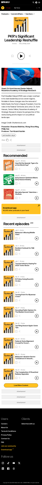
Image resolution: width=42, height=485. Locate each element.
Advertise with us (28, 424)
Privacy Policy (6, 435)
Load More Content (21, 385)
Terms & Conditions (8, 431)
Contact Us (5, 439)
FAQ (2, 442)
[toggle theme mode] (36, 2)
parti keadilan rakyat (9, 135)
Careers (4, 424)
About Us (4, 427)
